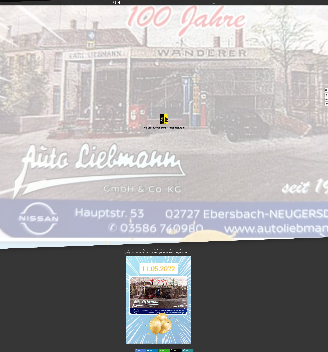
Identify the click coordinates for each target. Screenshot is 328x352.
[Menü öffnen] (213, 2)
